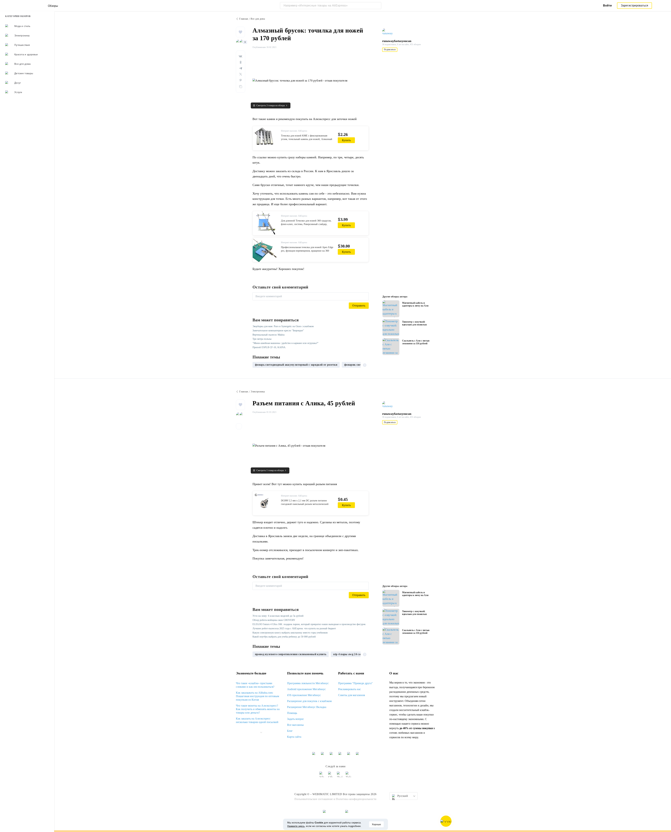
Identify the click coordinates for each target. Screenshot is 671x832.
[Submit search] (377, 5)
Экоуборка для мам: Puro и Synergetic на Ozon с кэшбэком (283, 326)
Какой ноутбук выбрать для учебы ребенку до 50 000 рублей (284, 636)
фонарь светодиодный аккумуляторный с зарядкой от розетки (296, 364)
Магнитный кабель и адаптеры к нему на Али (415, 304)
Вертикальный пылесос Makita (268, 334)
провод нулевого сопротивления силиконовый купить (290, 654)
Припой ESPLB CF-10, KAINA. (269, 347)
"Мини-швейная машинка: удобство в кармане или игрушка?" (285, 343)
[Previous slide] (256, 365)
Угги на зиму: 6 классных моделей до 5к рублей (278, 616)
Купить (346, 140)
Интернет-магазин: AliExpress (294, 131)
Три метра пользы (261, 339)
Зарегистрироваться (634, 5)
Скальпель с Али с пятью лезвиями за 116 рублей (416, 342)
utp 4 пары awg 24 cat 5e (349, 654)
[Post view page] (390, 308)
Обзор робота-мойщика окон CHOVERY (273, 620)
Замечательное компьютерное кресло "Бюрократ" (278, 330)
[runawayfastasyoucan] (389, 32)
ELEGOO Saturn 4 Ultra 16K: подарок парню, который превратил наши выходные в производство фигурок (309, 624)
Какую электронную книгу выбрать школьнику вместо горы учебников (290, 632)
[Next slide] (365, 365)
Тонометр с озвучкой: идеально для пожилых (414, 323)
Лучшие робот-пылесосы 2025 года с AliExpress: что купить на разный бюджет (294, 628)
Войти (607, 5)
